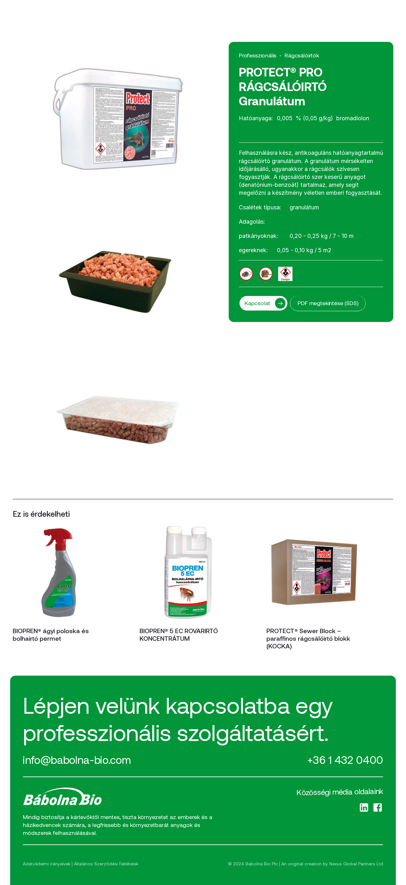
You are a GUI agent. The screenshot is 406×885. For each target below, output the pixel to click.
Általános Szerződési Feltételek (106, 863)
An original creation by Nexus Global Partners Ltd (332, 863)
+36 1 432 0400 (345, 759)
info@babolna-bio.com (77, 759)
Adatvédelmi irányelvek (46, 863)
